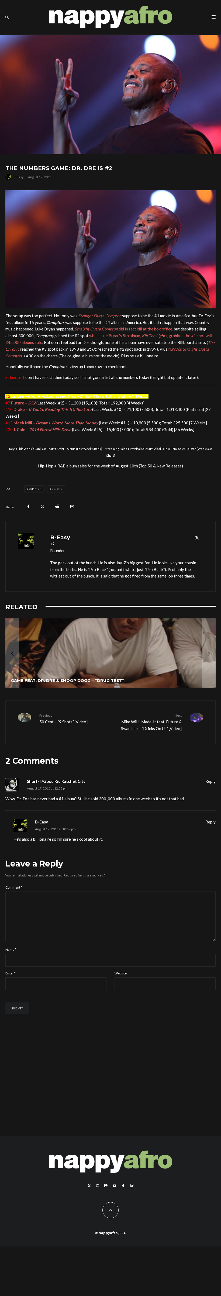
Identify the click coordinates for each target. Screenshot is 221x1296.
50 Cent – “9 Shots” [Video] (63, 734)
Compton (35, 489)
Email (10, 989)
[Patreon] (106, 1201)
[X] (89, 1201)
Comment (13, 903)
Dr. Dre (57, 489)
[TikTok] (123, 1201)
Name (10, 965)
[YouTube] (114, 1201)
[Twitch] (131, 1201)
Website (121, 989)
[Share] (28, 507)
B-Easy (18, 177)
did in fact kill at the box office (123, 328)
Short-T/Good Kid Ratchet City (56, 796)
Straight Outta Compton (99, 315)
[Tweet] (42, 507)
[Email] (72, 507)
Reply (210, 796)
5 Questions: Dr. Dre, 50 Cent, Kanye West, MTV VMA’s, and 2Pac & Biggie (96, 626)
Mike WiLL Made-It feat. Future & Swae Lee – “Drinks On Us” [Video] (151, 737)
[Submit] (57, 507)
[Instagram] (98, 1201)
